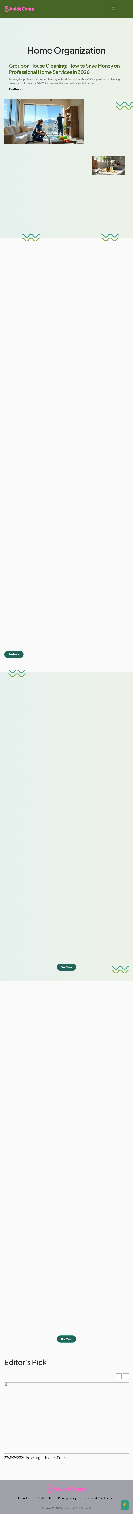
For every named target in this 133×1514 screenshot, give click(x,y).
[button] (113, 8)
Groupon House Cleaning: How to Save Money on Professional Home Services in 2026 (64, 69)
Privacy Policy (67, 1498)
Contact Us (44, 1498)
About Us (24, 1498)
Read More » (16, 89)
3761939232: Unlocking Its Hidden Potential (37, 1458)
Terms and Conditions (97, 1498)
